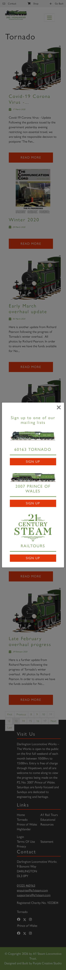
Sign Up (33, 462)
